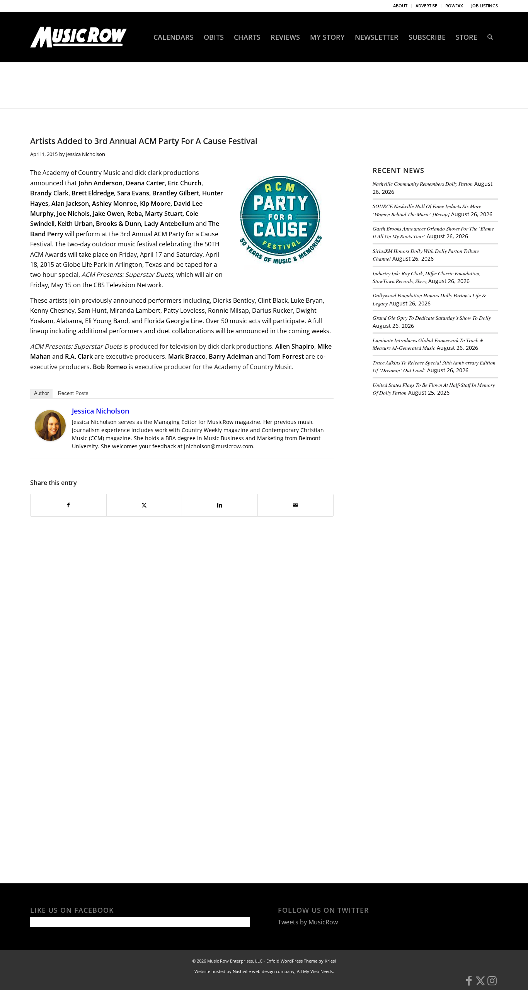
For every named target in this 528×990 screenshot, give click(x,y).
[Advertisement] (431, 455)
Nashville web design (254, 971)
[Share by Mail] (295, 505)
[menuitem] (400, 6)
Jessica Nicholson (85, 154)
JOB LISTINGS (484, 5)
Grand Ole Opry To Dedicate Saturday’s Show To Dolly (432, 317)
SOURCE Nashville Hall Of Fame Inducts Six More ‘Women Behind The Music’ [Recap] (427, 209)
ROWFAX (454, 5)
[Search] (490, 37)
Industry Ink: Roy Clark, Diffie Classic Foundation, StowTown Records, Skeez (426, 277)
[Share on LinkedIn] (219, 505)
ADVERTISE (426, 5)
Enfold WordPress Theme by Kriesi (301, 961)
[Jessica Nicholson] (50, 438)
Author (41, 393)
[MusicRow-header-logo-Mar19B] (78, 37)
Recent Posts (73, 393)
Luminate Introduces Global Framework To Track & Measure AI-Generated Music (428, 343)
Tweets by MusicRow (308, 922)
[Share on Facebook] (68, 505)
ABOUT (400, 5)
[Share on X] (144, 505)
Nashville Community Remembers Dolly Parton (423, 183)
